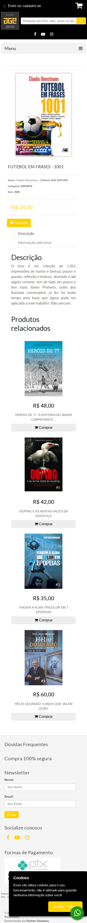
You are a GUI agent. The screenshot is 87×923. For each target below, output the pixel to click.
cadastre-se (32, 6)
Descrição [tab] (26, 234)
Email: (9, 796)
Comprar (20, 223)
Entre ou (14, 6)
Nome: (9, 779)
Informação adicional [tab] (34, 243)
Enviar (11, 814)
